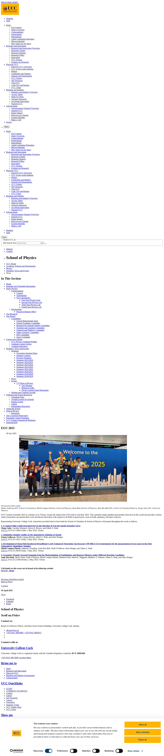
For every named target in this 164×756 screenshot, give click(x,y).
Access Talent (17, 94)
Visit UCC (15, 83)
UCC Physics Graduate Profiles (24, 342)
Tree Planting (27, 385)
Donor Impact (17, 113)
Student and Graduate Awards (23, 392)
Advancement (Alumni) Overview (25, 108)
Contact (9, 693)
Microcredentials (18, 41)
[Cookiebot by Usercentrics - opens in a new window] (16, 751)
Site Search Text (10, 243)
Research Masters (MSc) (26, 312)
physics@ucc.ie (12, 630)
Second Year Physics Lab (32, 302)
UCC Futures (16, 60)
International (16, 37)
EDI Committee (22, 335)
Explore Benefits (18, 117)
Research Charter (18, 51)
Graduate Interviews (19, 346)
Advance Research (19, 99)
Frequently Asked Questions (17, 418)
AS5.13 (4, 530)
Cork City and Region (20, 85)
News (13, 379)
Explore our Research (20, 62)
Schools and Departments (21, 76)
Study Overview (18, 30)
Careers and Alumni (14, 339)
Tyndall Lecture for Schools (22, 399)
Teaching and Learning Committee (30, 328)
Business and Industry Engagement (20, 675)
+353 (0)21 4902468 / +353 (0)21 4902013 (23, 633)
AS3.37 (4, 539)
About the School (13, 409)
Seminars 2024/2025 (24, 362)
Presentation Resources (20, 406)
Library (9, 696)
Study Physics (12, 288)
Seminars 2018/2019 (24, 376)
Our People (10, 316)
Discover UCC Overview (21, 67)
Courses (19, 293)
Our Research (11, 314)
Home (8, 284)
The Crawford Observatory (17, 415)
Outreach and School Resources (19, 395)
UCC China (16, 87)
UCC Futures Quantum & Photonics (21, 420)
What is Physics (12, 411)
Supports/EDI (11, 422)
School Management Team (27, 321)
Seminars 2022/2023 (24, 367)
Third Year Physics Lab (31, 305)
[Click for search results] (45, 243)
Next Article (19, 579)
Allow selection (143, 732)
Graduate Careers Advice (21, 344)
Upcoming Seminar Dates (26, 353)
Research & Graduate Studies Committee (33, 325)
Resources (15, 413)
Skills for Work (17, 97)
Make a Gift (16, 120)
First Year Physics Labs (31, 300)
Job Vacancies (17, 81)
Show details (133, 751)
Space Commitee (23, 337)
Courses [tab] (9, 251)
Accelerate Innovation (20, 101)
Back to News (7, 582)
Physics (9, 268)
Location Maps (25, 658)
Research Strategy (18, 53)
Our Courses (16, 27)
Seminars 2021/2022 (24, 369)
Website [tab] (9, 249)
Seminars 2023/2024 (24, 365)
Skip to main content (9, 2)
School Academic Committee (28, 323)
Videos (14, 404)
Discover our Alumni (19, 115)
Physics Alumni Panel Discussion (35, 390)
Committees (16, 319)
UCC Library (16, 78)
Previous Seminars (23, 358)
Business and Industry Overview (24, 92)
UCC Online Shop (13, 707)
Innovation (15, 57)
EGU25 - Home (7, 571)
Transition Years (17, 397)
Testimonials (21, 295)
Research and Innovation (16, 671)
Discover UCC (12, 673)
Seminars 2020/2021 (24, 372)
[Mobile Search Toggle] (2, 127)
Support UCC (17, 104)
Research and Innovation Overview (25, 48)
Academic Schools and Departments (20, 266)
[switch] (73, 751)
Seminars (15, 351)
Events (14, 381)
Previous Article (7, 579)
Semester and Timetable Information (20, 286)
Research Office (17, 55)
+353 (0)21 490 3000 (9, 658)
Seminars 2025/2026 (24, 360)
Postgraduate (16, 34)
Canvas (9, 700)
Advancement (11, 678)
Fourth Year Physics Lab (31, 307)
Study (8, 668)
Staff (8, 21)
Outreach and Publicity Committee (30, 330)
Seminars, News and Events (17, 271)
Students (9, 18)
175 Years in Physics (24, 383)
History (14, 71)
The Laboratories (23, 298)
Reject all (143, 740)
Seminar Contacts (23, 355)
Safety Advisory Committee (27, 332)
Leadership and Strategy (21, 74)
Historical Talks (28, 388)
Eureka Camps (17, 402)
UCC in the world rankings (22, 69)
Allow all (142, 725)
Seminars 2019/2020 (24, 374)
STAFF (9, 689)
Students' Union (12, 705)
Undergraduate (17, 32)
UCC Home (11, 264)
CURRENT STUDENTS (16, 691)
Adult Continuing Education (22, 39)
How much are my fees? (21, 44)
